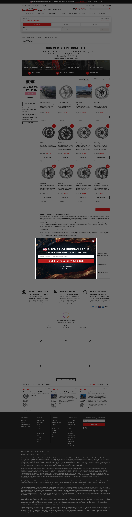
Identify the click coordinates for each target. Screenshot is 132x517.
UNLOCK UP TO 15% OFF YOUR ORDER (66, 261)
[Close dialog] (93, 241)
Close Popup (66, 269)
